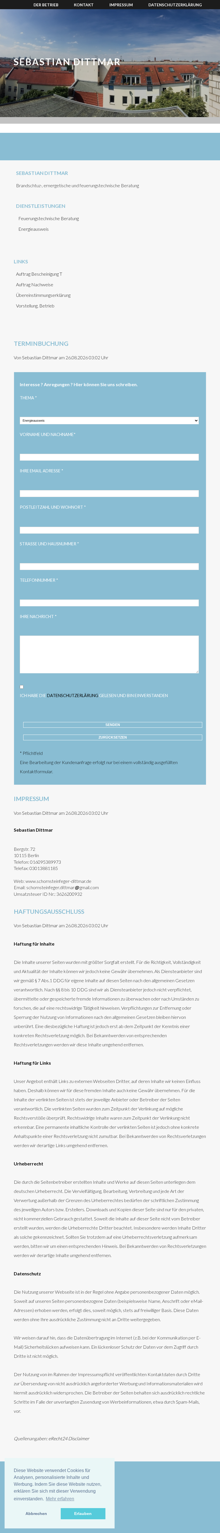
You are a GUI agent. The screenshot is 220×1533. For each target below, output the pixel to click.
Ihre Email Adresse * (41, 470)
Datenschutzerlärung (72, 695)
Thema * (28, 397)
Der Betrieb (46, 5)
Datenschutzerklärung (175, 5)
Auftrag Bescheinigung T (39, 274)
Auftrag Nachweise (34, 284)
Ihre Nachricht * (38, 616)
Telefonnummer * (39, 580)
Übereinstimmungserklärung (43, 295)
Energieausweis (33, 229)
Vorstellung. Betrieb (35, 305)
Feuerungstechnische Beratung (48, 218)
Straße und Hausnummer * (49, 543)
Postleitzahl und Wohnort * (53, 507)
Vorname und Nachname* (48, 434)
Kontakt (84, 5)
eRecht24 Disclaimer (68, 1438)
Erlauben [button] (83, 1513)
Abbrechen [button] (36, 1513)
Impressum (121, 5)
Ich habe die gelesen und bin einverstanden (94, 695)
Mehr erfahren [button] (60, 1498)
